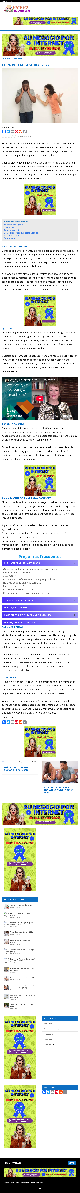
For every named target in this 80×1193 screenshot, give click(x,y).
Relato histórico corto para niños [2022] (22, 914)
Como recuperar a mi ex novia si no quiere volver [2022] (58, 789)
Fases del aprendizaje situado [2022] (21, 941)
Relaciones (13, 927)
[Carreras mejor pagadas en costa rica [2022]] (6, 996)
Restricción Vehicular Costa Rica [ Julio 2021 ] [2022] (22, 960)
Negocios (47, 1034)
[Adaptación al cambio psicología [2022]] (6, 951)
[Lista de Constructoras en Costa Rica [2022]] (6, 969)
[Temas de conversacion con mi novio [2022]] (6, 1005)
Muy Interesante (15, 907)
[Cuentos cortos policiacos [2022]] (6, 906)
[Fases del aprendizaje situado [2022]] (6, 941)
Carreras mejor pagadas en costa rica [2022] (22, 996)
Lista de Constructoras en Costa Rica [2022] (22, 969)
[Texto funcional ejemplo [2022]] (6, 933)
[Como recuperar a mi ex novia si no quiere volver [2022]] (6, 987)
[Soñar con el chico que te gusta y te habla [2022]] (6, 924)
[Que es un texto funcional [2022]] (6, 978)
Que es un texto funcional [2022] (22, 977)
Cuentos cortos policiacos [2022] (22, 905)
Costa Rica (13, 963)
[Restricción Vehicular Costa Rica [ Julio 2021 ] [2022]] (6, 960)
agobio (39, 250)
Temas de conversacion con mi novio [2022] (21, 1005)
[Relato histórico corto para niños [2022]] (6, 914)
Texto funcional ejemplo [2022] (21, 932)
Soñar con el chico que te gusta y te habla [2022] (19, 768)
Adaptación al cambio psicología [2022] (22, 951)
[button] (40, 563)
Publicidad (48, 1039)
